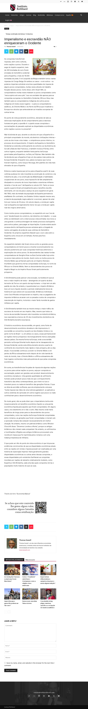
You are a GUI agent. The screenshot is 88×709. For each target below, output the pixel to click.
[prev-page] (5, 612)
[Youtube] (82, 1)
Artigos (22, 15)
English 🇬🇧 (8, 20)
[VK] (21, 51)
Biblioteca (50, 15)
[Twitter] (78, 1)
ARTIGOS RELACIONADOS (14, 560)
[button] (81, 15)
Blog (34, 15)
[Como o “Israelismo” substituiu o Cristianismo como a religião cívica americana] (30, 569)
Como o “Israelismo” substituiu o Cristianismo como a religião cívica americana (29, 581)
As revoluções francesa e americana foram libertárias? (12, 579)
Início (5, 25)
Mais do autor (30, 560)
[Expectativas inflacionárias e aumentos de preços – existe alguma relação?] (48, 569)
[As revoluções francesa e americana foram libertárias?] (12, 569)
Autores (28, 15)
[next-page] (9, 612)
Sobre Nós (14, 15)
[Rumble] (71, 1)
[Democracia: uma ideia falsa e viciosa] (30, 593)
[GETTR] (64, 1)
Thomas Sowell (11, 46)
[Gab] (60, 1)
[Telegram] (75, 1)
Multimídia (41, 15)
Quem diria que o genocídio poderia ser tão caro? (11, 603)
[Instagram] (68, 1)
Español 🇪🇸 (69, 15)
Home (7, 15)
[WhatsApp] (11, 51)
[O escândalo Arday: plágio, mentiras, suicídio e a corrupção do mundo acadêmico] (48, 593)
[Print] (26, 51)
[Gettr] (31, 51)
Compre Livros (59, 15)
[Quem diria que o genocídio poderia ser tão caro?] (12, 593)
